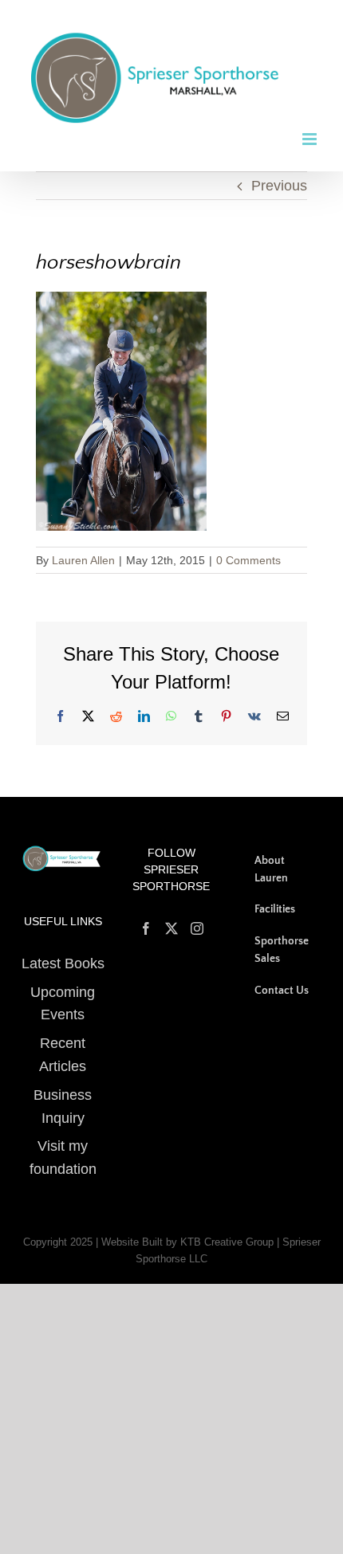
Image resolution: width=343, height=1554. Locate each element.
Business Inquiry (63, 1093)
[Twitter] (171, 915)
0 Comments (248, 547)
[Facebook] (146, 915)
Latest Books (63, 951)
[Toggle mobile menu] (310, 126)
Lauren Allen (83, 547)
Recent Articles (62, 1042)
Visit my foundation (63, 1145)
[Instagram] (197, 915)
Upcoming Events (62, 990)
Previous (279, 173)
